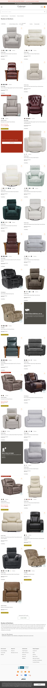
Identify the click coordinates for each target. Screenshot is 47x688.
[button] (41, 7)
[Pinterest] (29, 672)
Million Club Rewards (37, 660)
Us (12, 650)
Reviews (36, 662)
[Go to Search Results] (45, 12)
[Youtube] (25, 672)
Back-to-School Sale (4, 124)
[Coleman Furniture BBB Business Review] (23, 668)
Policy (35, 656)
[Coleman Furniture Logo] (21, 7)
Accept (39, 684)
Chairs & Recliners (13, 15)
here (30, 686)
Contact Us (28, 3)
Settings (4, 650)
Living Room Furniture (4, 15)
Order (3, 652)
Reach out (3, 457)
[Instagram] (22, 672)
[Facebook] (18, 672)
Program (25, 650)
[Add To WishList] (21, 28)
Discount (25, 652)
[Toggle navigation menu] (1, 7)
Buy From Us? (14, 652)
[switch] (19, 24)
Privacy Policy (17, 686)
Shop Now (12, 142)
